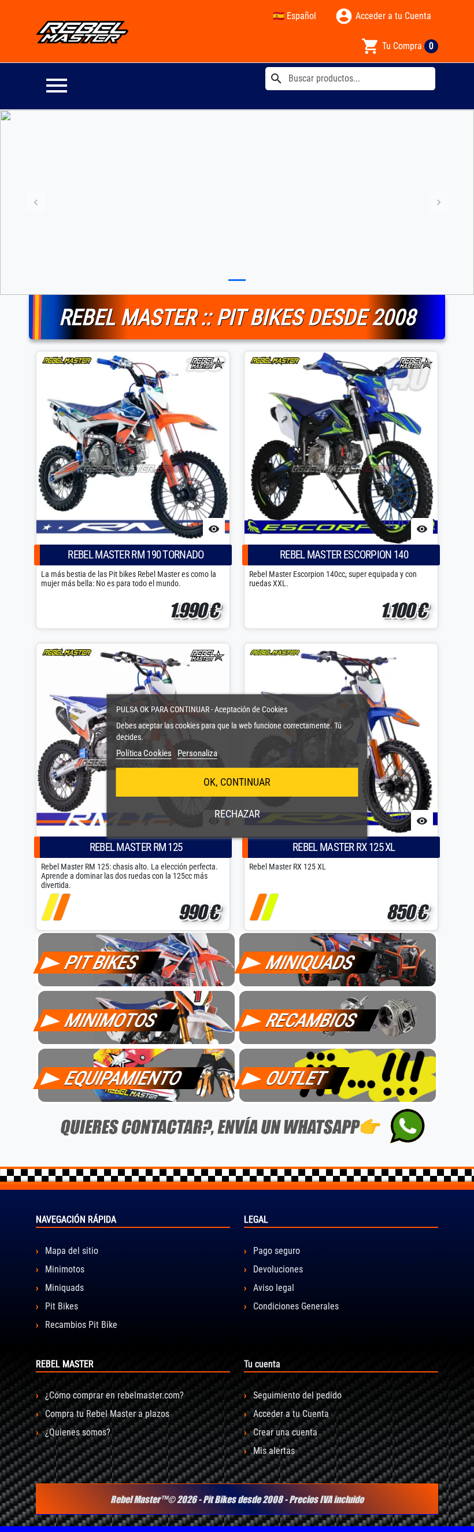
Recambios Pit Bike (80, 1324)
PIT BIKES (102, 963)
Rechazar (237, 814)
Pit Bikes (60, 1306)
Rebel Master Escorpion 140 (344, 554)
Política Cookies (144, 753)
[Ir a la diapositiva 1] (237, 280)
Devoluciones (277, 1269)
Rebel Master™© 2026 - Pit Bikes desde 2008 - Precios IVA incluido (237, 1499)
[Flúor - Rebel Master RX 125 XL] (269, 907)
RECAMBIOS (311, 1020)
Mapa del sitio (70, 1250)
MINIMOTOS (111, 1020)
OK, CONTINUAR (237, 782)
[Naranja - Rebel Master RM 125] (61, 907)
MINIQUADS (310, 963)
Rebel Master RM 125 (136, 847)
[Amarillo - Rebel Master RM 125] (50, 907)
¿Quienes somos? (76, 1432)
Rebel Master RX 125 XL (343, 847)
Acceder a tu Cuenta (290, 1413)
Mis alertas (273, 1450)
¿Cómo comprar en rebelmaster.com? (113, 1395)
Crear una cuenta (284, 1432)
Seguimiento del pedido (296, 1395)
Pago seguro (275, 1250)
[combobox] (350, 78)
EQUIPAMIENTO (123, 1078)
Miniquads (63, 1287)
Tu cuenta (262, 1364)
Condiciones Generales (295, 1306)
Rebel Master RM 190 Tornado (135, 554)
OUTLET (296, 1078)
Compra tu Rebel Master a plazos (106, 1413)
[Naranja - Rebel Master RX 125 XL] (258, 907)
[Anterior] (35, 202)
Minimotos (63, 1269)
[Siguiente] (438, 202)
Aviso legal (272, 1287)
